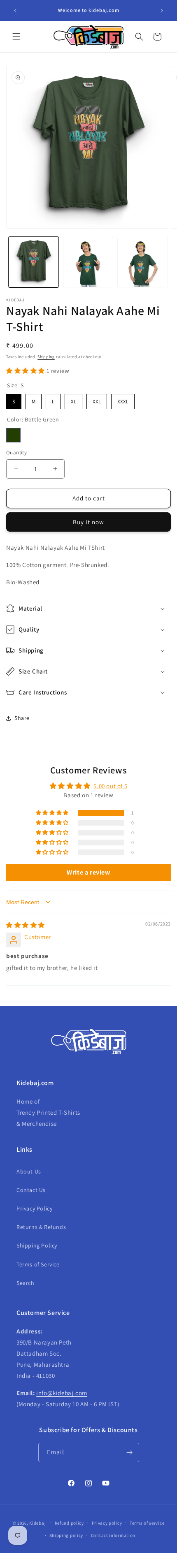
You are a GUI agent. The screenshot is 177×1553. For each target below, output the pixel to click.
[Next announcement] (162, 11)
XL (74, 399)
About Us (28, 1171)
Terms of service (147, 1523)
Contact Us (31, 1190)
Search (25, 1283)
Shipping (46, 356)
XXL (97, 399)
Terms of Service (38, 1264)
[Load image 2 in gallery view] (88, 262)
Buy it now (88, 522)
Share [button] (22, 718)
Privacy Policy (34, 1208)
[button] (16, 37)
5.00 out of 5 (110, 786)
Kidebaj (37, 1522)
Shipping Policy (36, 1245)
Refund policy (69, 1523)
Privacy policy (107, 1523)
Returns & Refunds (41, 1227)
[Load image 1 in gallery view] (33, 262)
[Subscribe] (130, 1452)
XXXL (123, 399)
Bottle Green (13, 435)
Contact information (113, 1535)
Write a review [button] (88, 872)
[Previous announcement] (15, 11)
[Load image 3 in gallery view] (142, 262)
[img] (25, 925)
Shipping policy (66, 1535)
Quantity (16, 452)
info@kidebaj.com (61, 1393)
